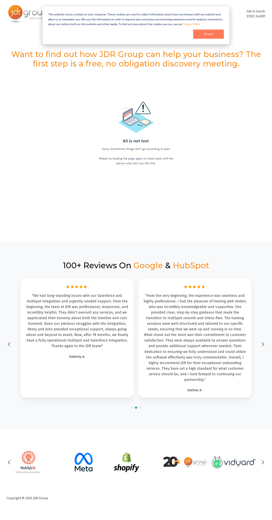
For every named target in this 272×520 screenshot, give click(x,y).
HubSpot (191, 265)
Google (148, 265)
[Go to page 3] (140, 408)
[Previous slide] (9, 344)
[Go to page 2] (136, 408)
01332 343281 (256, 16)
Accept (208, 34)
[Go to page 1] (132, 408)
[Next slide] (263, 344)
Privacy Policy (191, 24)
